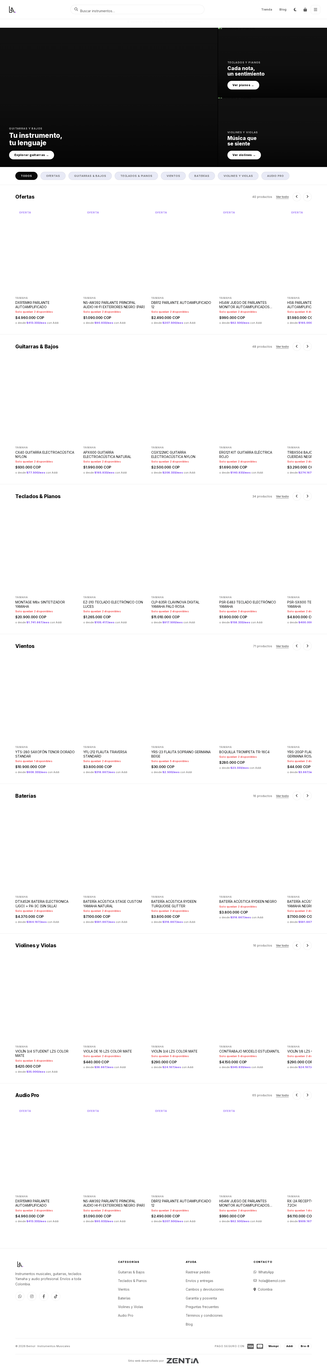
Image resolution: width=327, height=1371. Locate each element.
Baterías (124, 1298)
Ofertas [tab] (53, 176)
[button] (109, 97)
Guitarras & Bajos (131, 1272)
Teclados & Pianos (132, 1281)
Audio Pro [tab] (275, 176)
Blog (283, 9)
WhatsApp (266, 1272)
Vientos (124, 1289)
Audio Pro (125, 1315)
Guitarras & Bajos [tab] (90, 176)
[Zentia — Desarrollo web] (183, 1360)
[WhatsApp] (19, 1296)
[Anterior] (297, 197)
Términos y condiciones (204, 1315)
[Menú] (315, 9)
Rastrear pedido (198, 1272)
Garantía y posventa (201, 1298)
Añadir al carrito (55, 288)
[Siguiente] (307, 197)
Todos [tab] (26, 176)
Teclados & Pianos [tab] (136, 176)
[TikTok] (55, 1296)
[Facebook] (43, 1296)
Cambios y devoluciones (205, 1289)
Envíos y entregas (199, 1281)
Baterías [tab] (201, 176)
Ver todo (282, 197)
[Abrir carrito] (305, 9)
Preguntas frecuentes (202, 1307)
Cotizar (63, 587)
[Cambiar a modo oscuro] (295, 9)
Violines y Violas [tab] (238, 176)
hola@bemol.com (272, 1281)
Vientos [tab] (173, 176)
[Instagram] (31, 1296)
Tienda (266, 9)
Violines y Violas (130, 1307)
